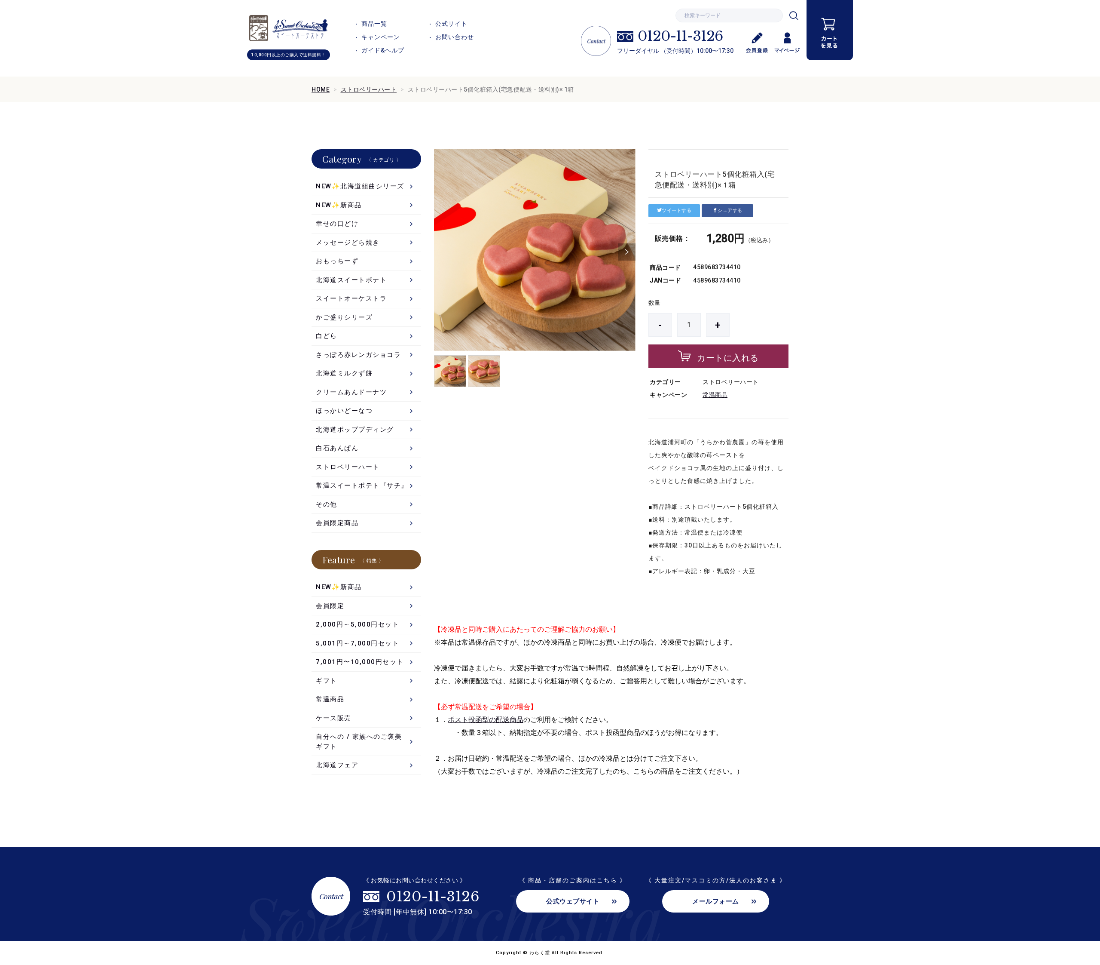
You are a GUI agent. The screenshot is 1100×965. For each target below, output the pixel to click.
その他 (326, 504)
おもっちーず (337, 261)
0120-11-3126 (680, 36)
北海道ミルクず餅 (344, 373)
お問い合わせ (454, 37)
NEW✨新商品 (339, 205)
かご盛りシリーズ (344, 317)
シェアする (730, 210)
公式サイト (451, 23)
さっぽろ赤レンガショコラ (358, 355)
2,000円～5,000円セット (357, 624)
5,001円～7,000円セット (357, 643)
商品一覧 (374, 23)
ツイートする (676, 210)
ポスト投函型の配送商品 (485, 719)
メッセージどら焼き (348, 242)
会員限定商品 (337, 523)
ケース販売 (333, 718)
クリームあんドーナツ (351, 392)
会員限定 (330, 606)
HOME (321, 89)
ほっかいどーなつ (344, 411)
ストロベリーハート (369, 89)
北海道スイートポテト (351, 280)
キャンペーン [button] (380, 37)
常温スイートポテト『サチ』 (362, 485)
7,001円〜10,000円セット (360, 662)
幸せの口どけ (337, 223)
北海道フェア (337, 765)
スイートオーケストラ (351, 298)
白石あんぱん (337, 448)
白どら (326, 336)
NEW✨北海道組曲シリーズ (360, 186)
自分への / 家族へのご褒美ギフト (359, 741)
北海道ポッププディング (355, 429)
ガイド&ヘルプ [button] (382, 50)
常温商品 (715, 394)
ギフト (326, 681)
